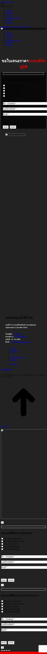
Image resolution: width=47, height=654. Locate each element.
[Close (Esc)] (2, 650)
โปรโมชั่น (13, 359)
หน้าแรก (13, 348)
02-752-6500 (17, 334)
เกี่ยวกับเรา (14, 350)
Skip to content (6, 2)
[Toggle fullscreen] (7, 650)
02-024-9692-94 (20, 337)
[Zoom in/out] (9, 650)
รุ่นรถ (12, 353)
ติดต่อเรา (13, 364)
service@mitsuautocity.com (20, 342)
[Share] (4, 650)
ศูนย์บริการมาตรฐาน (18, 357)
